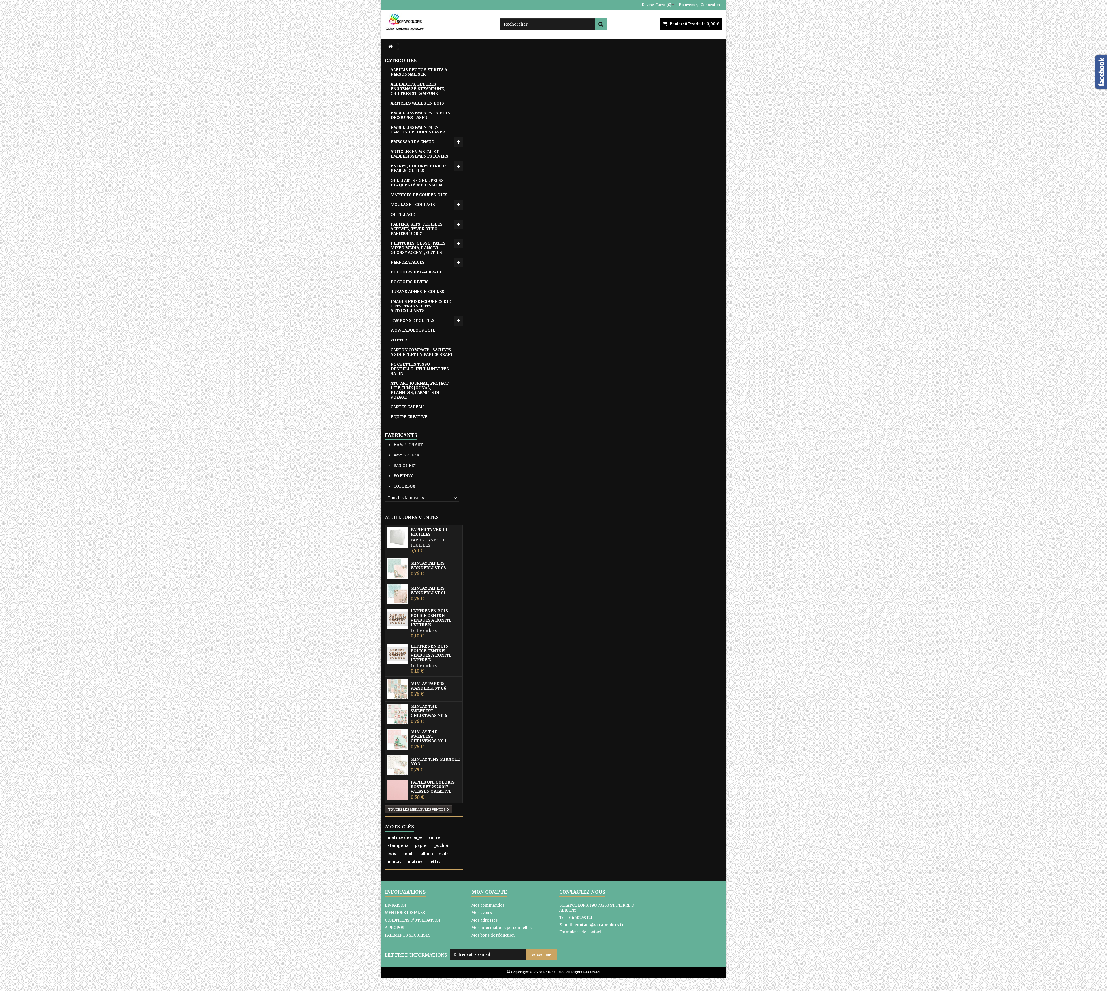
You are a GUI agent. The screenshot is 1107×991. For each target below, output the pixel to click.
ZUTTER (399, 340)
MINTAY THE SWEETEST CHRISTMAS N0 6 (429, 711)
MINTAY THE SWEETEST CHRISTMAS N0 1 (429, 736)
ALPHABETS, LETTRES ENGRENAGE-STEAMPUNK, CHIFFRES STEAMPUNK (418, 89)
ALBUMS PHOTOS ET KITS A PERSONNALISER (419, 72)
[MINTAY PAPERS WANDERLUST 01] (397, 594)
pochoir (442, 845)
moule (408, 853)
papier (421, 845)
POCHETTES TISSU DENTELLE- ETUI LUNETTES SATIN (420, 369)
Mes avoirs (481, 912)
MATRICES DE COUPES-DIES (419, 194)
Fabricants (401, 435)
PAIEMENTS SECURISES (407, 935)
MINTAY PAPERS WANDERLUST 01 (428, 590)
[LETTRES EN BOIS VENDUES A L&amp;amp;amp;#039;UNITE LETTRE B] (397, 654)
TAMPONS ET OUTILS (412, 320)
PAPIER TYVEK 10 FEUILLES (429, 532)
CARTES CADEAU (407, 407)
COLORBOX (404, 486)
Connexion (710, 5)
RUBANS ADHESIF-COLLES (417, 291)
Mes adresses (484, 920)
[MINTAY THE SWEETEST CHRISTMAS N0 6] (397, 714)
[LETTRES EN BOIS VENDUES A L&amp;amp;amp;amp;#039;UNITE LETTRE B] (397, 619)
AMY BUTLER (406, 455)
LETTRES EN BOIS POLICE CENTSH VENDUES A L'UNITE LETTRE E (431, 652)
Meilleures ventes (412, 517)
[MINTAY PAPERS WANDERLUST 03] (397, 568)
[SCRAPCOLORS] (438, 22)
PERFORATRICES (408, 262)
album (427, 853)
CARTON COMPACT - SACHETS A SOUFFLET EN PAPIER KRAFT (422, 352)
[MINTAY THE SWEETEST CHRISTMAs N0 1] (397, 739)
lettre (435, 861)
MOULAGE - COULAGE (413, 204)
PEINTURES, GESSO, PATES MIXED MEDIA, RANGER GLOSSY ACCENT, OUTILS (418, 248)
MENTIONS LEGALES (405, 912)
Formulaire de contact (580, 932)
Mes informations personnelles (501, 927)
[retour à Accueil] (390, 46)
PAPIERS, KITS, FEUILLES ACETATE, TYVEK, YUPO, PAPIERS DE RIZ (417, 229)
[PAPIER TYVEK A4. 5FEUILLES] (397, 537)
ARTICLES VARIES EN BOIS (417, 103)
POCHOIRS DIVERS (410, 282)
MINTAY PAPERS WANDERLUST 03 (428, 565)
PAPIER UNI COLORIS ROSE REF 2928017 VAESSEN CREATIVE (433, 786)
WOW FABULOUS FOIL (413, 330)
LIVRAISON (395, 905)
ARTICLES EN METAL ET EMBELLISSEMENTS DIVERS (419, 154)
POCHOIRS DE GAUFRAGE (417, 272)
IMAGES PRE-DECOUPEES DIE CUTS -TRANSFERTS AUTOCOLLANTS (421, 306)
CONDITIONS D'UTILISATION (412, 920)
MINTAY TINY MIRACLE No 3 (435, 762)
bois (391, 853)
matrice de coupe (404, 837)
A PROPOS (394, 927)
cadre (445, 853)
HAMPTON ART (408, 444)
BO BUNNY (403, 475)
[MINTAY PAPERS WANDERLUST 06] (397, 689)
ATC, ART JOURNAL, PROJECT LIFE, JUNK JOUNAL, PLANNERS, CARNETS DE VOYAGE (420, 390)
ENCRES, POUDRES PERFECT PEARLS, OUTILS (419, 168)
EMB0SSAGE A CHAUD (412, 141)
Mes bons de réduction (493, 935)
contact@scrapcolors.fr (599, 924)
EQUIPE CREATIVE (409, 416)
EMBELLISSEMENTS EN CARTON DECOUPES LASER (418, 130)
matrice (415, 861)
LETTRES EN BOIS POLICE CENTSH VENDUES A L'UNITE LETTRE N (431, 617)
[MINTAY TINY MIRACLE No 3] (397, 765)
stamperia (397, 845)
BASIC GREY (404, 465)
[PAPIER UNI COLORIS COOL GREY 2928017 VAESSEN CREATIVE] (397, 790)
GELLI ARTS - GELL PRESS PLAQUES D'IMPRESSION (417, 183)
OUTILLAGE (403, 214)
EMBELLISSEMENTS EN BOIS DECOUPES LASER (420, 115)
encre (434, 837)
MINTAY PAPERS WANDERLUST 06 (428, 686)
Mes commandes (487, 905)
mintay (394, 861)
